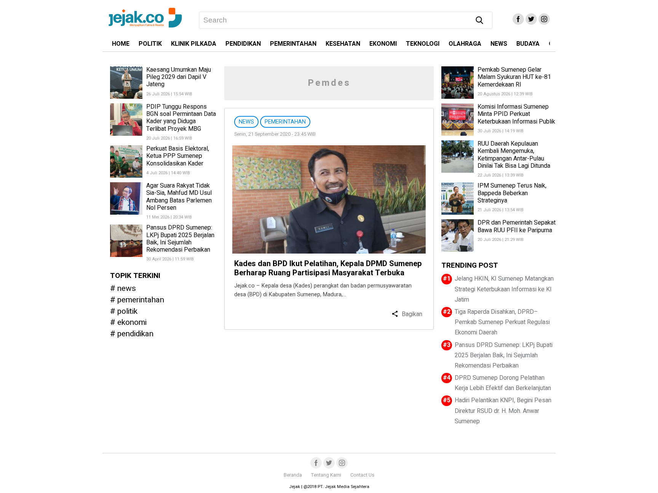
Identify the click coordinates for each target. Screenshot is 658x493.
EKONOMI (383, 43)
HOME (120, 43)
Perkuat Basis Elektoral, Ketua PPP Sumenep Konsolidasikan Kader (177, 156)
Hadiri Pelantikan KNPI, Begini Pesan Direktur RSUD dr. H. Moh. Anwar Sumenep (503, 411)
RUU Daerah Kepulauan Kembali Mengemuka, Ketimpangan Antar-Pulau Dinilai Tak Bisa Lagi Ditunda (514, 154)
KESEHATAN (343, 43)
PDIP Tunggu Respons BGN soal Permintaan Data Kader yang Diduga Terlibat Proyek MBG (181, 117)
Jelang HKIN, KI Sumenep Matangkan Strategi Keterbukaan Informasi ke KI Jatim (504, 289)
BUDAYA (528, 43)
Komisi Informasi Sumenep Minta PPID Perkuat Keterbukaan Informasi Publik (516, 114)
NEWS (498, 43)
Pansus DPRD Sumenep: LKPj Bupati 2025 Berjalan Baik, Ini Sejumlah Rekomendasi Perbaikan (180, 239)
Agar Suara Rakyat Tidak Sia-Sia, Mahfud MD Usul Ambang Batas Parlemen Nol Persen (179, 196)
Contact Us (362, 475)
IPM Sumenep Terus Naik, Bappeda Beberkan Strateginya (512, 193)
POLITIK (150, 43)
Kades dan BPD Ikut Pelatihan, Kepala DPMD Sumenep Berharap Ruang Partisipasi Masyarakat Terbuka (328, 268)
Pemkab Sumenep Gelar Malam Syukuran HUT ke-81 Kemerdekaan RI (514, 77)
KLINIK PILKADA (193, 43)
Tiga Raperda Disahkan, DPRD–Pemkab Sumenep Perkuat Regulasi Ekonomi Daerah (502, 322)
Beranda (293, 475)
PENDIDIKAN (243, 43)
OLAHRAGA (465, 43)
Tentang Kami (326, 475)
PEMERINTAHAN (293, 43)
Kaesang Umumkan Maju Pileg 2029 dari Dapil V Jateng (178, 77)
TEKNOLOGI (422, 43)
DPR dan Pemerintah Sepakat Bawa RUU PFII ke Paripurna (517, 226)
